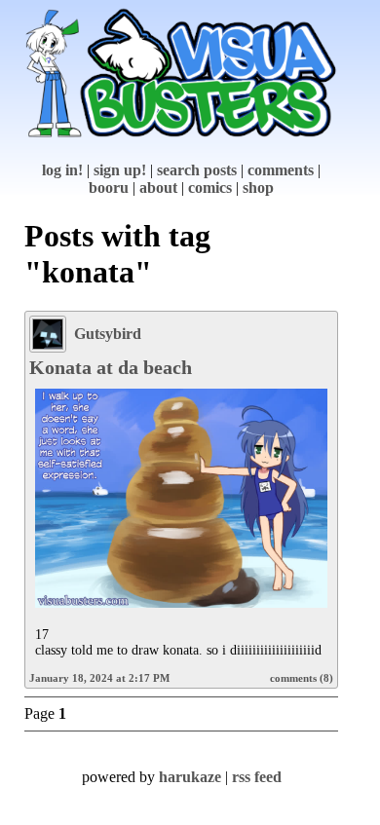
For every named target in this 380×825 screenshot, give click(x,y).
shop (258, 187)
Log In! (62, 170)
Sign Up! (120, 170)
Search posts (197, 170)
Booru (109, 187)
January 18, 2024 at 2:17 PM (99, 678)
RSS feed (257, 777)
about (158, 187)
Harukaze (190, 777)
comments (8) (301, 678)
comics (210, 187)
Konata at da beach (110, 367)
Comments (280, 170)
